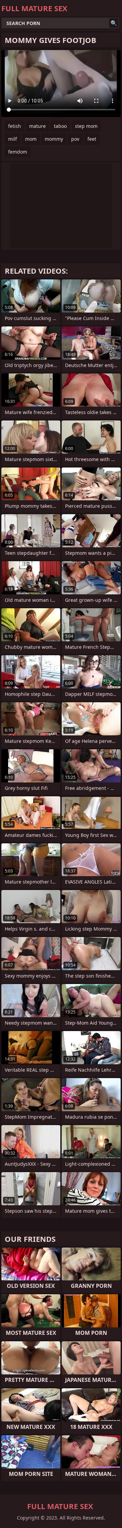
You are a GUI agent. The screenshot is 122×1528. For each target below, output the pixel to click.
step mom (86, 126)
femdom (17, 152)
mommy (54, 139)
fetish (14, 126)
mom (31, 139)
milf (12, 139)
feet (91, 139)
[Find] (114, 23)
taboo (60, 126)
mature (37, 126)
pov (75, 139)
